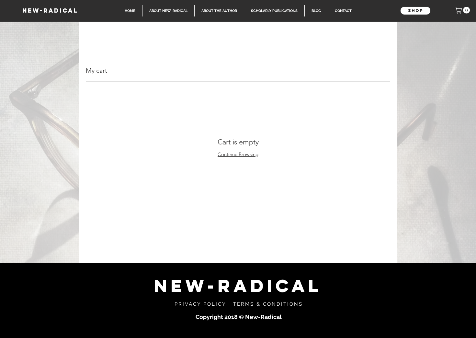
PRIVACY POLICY (200, 304)
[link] (463, 10)
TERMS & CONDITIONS (268, 304)
